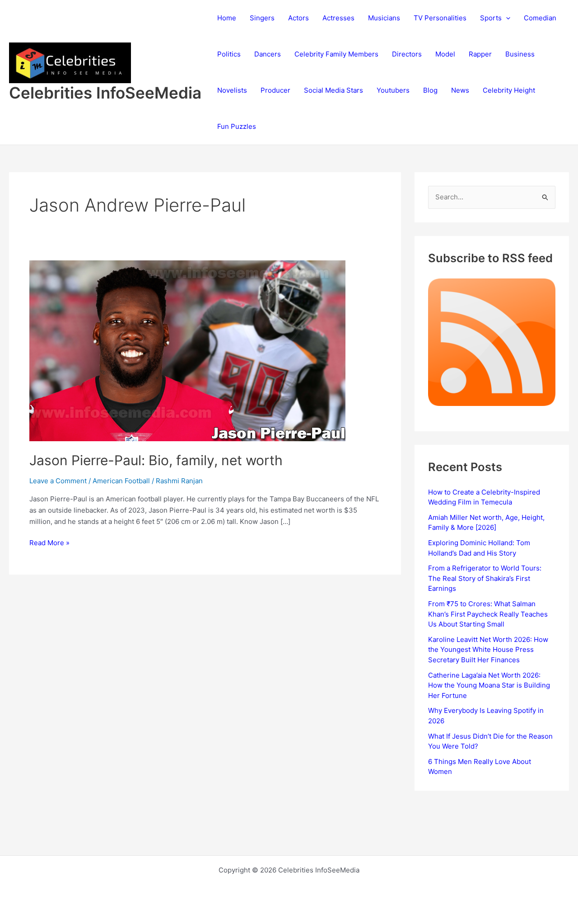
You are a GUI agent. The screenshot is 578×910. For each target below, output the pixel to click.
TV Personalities (440, 18)
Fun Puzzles (236, 126)
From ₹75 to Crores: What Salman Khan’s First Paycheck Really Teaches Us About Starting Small (488, 613)
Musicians (384, 18)
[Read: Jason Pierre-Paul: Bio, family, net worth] (187, 350)
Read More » (49, 543)
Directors (407, 54)
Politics (229, 54)
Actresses (338, 18)
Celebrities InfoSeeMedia (105, 92)
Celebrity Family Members (336, 54)
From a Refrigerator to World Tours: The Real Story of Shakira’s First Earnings (484, 578)
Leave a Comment (58, 480)
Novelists (232, 90)
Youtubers (393, 90)
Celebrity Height (509, 90)
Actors (298, 18)
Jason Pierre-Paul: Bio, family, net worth (156, 460)
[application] (506, 18)
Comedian (540, 18)
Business (520, 54)
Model (445, 54)
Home (226, 18)
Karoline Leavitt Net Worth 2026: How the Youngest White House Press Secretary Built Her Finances (488, 649)
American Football (121, 480)
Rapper (480, 54)
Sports (491, 18)
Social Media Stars (333, 90)
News (460, 90)
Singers (262, 18)
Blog (430, 90)
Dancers (267, 54)
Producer (275, 90)
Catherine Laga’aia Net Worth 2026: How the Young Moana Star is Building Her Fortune (489, 685)
